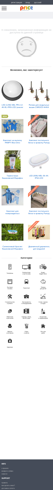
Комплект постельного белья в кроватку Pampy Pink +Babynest (39, 141)
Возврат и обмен (7, 471)
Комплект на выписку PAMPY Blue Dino (12, 141)
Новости (4, 474)
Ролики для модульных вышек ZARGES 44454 (39, 106)
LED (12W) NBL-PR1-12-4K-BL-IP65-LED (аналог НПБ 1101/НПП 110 (12, 106)
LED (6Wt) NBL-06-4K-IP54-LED (39, 177)
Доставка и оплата (8, 488)
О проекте (5, 468)
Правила (5, 483)
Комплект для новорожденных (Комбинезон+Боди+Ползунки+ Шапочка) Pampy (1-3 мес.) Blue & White (12, 212)
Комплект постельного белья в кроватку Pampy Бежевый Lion (39, 212)
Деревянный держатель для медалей (39, 247)
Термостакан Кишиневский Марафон (12, 177)
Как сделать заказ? (8, 485)
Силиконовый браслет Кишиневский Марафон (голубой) (12, 247)
